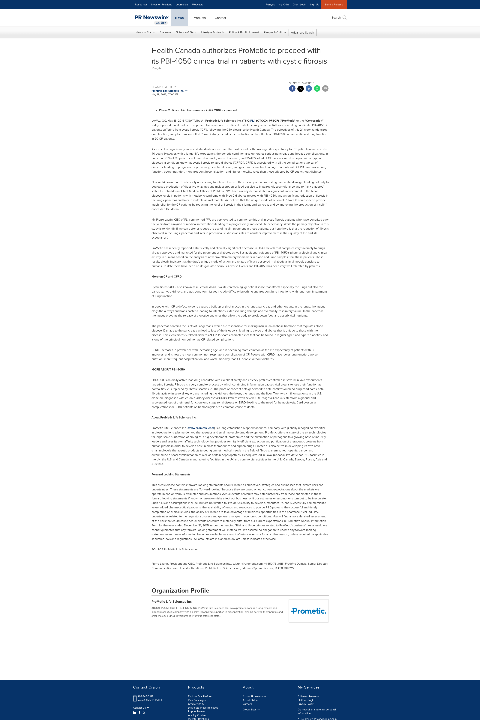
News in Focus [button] (145, 32)
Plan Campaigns (197, 700)
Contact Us (140, 708)
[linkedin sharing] (309, 89)
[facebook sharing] (292, 89)
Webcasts (197, 5)
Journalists (182, 5)
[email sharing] (325, 89)
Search (336, 17)
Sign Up (314, 5)
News (179, 17)
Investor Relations (161, 5)
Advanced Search (302, 32)
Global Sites (250, 710)
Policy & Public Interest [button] (244, 32)
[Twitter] (144, 712)
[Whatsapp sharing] (317, 89)
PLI (252, 120)
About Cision (250, 700)
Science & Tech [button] (186, 32)
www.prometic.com (201, 428)
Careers (247, 704)
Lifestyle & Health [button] (212, 32)
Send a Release (334, 5)
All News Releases (308, 696)
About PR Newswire (254, 696)
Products (199, 17)
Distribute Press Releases (203, 708)
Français (270, 5)
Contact (220, 17)
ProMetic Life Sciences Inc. (172, 601)
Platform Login (306, 700)
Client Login (299, 5)
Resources (141, 5)
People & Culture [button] (275, 32)
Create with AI (196, 704)
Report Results (196, 711)
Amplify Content (197, 715)
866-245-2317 (145, 696)
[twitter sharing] (300, 89)
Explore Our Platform (200, 696)
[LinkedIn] (135, 712)
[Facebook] (139, 712)
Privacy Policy (306, 704)
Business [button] (165, 32)
